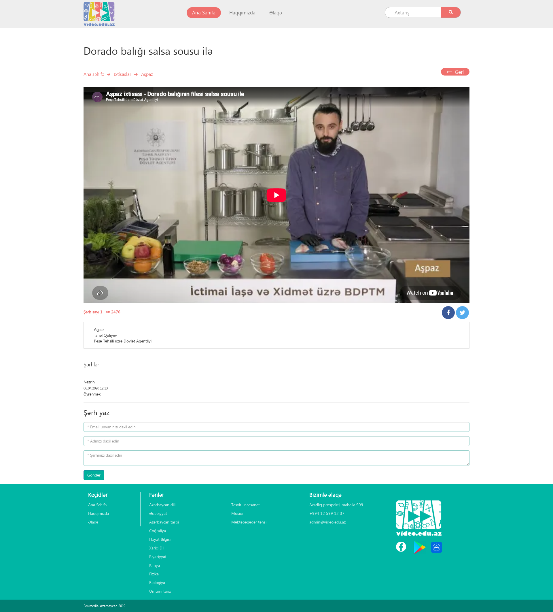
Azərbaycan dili (162, 504)
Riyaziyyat (157, 556)
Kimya (154, 565)
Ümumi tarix (160, 591)
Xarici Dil (156, 548)
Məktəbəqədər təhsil (249, 522)
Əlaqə (275, 12)
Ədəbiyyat (158, 513)
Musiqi (237, 513)
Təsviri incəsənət (245, 504)
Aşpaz (147, 74)
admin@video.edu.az (327, 522)
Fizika (154, 574)
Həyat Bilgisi (160, 539)
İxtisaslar (122, 74)
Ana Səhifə (206, 12)
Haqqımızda (242, 12)
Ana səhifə (94, 74)
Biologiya (157, 582)
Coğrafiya (157, 530)
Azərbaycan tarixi (164, 522)
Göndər (94, 475)
